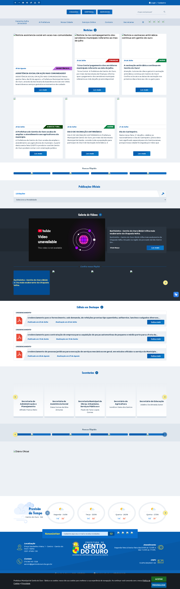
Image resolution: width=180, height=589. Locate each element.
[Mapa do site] (35, 2)
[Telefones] (147, 434)
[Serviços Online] (109, 434)
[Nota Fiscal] (109, 173)
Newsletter (52, 534)
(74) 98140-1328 (31, 562)
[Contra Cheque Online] (32, 434)
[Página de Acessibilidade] (39, 2)
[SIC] (148, 173)
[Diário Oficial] (70, 173)
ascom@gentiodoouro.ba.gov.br (38, 564)
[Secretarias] (70, 434)
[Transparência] (32, 173)
